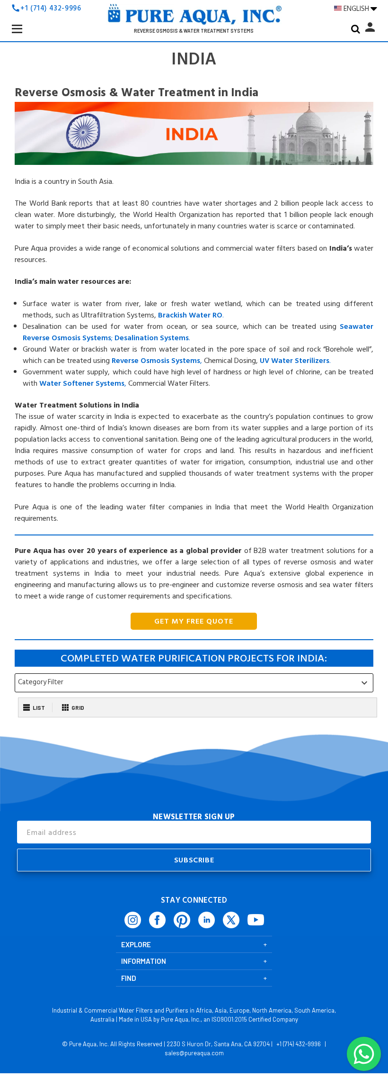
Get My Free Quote (193, 621)
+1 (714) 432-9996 (50, 8)
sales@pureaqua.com (194, 1053)
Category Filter (194, 682)
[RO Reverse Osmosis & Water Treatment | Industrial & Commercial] (194, 17)
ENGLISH (357, 8)
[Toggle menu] (24, 36)
